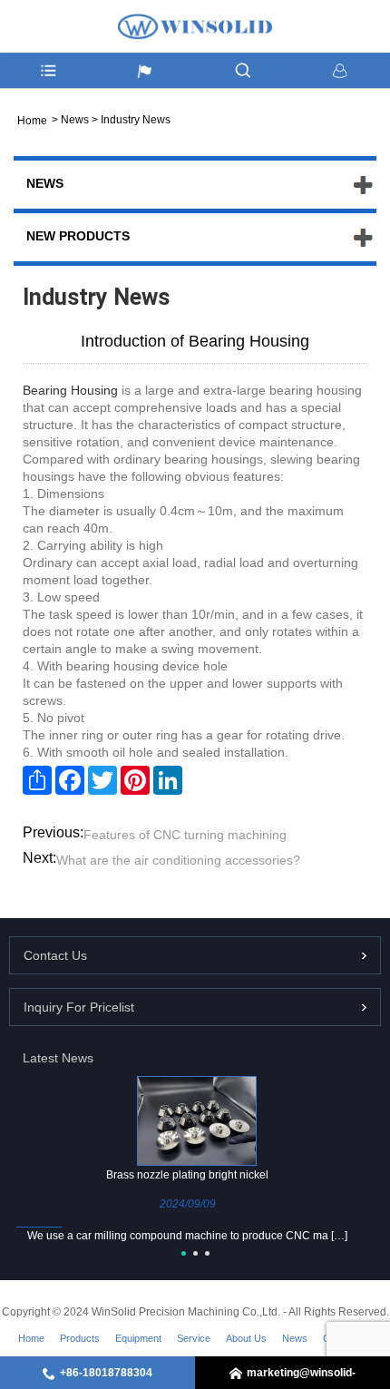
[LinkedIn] (167, 780)
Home (31, 1338)
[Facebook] (69, 780)
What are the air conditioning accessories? (178, 860)
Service (193, 1338)
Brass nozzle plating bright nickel (187, 1175)
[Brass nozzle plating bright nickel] (197, 1119)
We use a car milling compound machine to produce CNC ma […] (187, 1235)
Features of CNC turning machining (185, 834)
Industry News (136, 119)
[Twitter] (102, 780)
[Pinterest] (135, 780)
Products (80, 1338)
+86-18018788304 (106, 1372)
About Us (246, 1338)
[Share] (37, 780)
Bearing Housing (70, 390)
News (75, 119)
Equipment (138, 1338)
